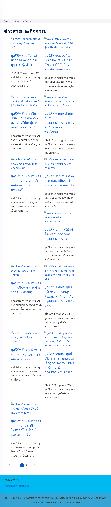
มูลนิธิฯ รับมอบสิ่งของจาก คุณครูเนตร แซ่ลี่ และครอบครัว (26, 354)
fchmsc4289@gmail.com (17, 485)
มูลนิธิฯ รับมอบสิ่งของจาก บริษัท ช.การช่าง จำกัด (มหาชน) (26, 287)
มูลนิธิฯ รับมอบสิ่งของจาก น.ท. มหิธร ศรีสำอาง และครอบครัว (59, 181)
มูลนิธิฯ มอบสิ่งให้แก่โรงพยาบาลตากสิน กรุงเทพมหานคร (58, 234)
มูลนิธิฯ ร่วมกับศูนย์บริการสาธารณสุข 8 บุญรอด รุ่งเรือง (25, 60)
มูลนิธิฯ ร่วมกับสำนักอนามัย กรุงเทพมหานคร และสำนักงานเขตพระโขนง (59, 123)
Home (6, 21)
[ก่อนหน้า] (5, 463)
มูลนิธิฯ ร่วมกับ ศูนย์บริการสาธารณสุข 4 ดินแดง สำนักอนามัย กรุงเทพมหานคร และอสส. (59, 296)
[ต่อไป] (38, 463)
